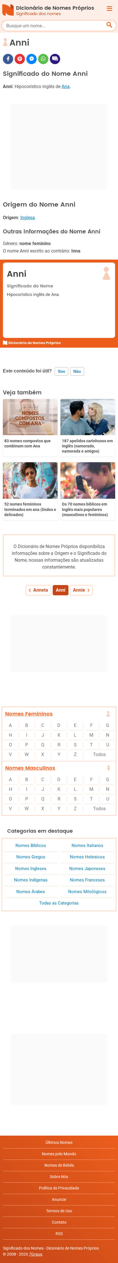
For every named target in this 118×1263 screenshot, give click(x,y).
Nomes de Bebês (59, 1165)
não (77, 371)
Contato (59, 1222)
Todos (99, 754)
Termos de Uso (59, 1211)
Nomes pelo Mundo (59, 1154)
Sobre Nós (59, 1176)
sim (61, 371)
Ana (66, 86)
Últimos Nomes (59, 1142)
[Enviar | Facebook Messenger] (31, 59)
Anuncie (59, 1199)
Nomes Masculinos (30, 768)
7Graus (35, 1254)
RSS (59, 1233)
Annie (79, 590)
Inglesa (27, 217)
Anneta (40, 590)
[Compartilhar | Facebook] (8, 59)
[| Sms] (55, 59)
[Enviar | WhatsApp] (43, 59)
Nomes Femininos (29, 714)
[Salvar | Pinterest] (20, 59)
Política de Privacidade (59, 1188)
